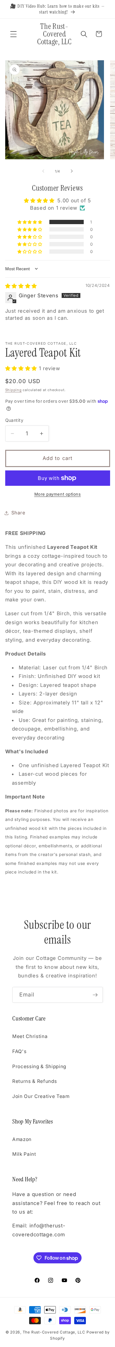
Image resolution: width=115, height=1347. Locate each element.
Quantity (14, 420)
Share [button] (18, 513)
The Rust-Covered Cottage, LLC (54, 1332)
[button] (13, 33)
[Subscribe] (95, 995)
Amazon (22, 1139)
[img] (21, 286)
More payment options (57, 494)
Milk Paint (24, 1154)
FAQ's (19, 1051)
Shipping (13, 390)
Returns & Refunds (34, 1081)
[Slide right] (72, 171)
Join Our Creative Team (41, 1096)
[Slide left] (43, 171)
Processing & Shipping (39, 1066)
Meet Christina (30, 1036)
